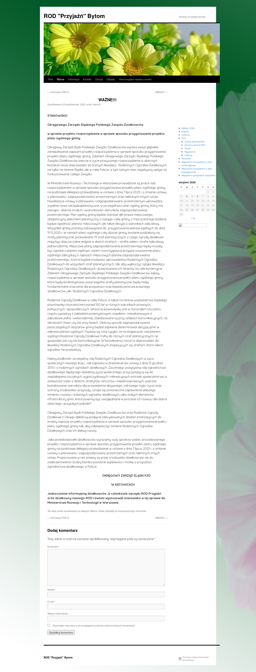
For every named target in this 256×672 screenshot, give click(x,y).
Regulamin (189, 151)
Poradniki (186, 158)
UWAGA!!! (161, 92)
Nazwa (51, 589)
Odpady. (110, 79)
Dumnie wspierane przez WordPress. (195, 659)
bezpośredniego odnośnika (132, 510)
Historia (186, 134)
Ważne (60, 79)
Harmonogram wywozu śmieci (135, 79)
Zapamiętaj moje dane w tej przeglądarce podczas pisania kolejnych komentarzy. (93, 625)
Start (50, 79)
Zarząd (99, 79)
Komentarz (53, 546)
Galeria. (185, 131)
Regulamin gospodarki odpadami (199, 175)
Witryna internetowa (57, 613)
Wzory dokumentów (194, 141)
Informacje (73, 79)
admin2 (97, 104)
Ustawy (188, 155)
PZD (184, 138)
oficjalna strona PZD (194, 145)
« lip (193, 218)
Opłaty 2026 (188, 128)
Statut (187, 148)
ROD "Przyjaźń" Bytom (74, 16)
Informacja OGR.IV (58, 92)
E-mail (51, 601)
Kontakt (87, 79)
